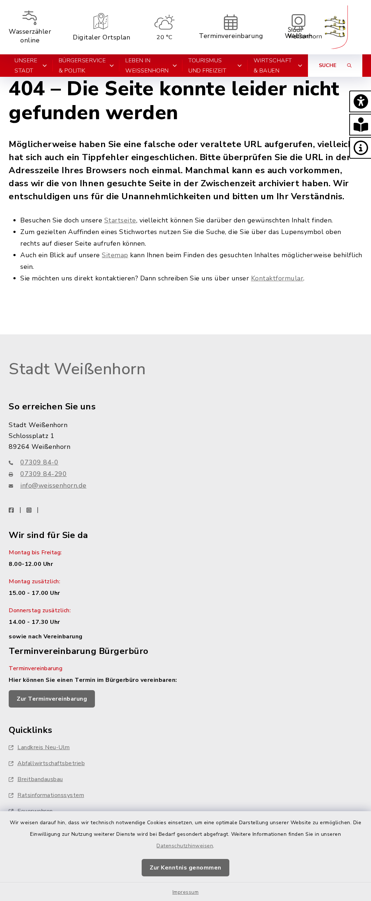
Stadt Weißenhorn (77, 369)
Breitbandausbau (40, 779)
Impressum (185, 892)
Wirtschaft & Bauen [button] (273, 66)
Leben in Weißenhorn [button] (147, 66)
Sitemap (115, 255)
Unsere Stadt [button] (25, 66)
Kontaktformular (277, 278)
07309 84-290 (43, 474)
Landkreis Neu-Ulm (43, 747)
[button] (360, 101)
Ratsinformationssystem (50, 795)
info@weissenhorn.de (53, 485)
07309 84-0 (39, 462)
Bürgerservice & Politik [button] (82, 66)
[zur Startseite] (318, 27)
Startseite (120, 220)
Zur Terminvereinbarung (52, 699)
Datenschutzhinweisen (185, 845)
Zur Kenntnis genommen (185, 868)
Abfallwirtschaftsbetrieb (51, 763)
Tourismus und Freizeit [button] (207, 66)
